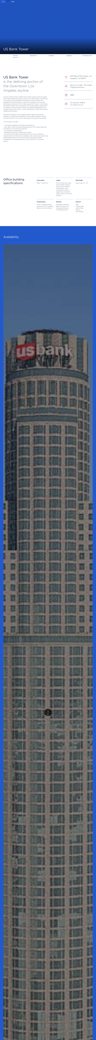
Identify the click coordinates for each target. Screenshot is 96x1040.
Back (12, 1)
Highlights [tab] (69, 55)
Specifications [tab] (33, 55)
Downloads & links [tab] (87, 55)
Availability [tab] (51, 55)
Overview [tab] (15, 55)
